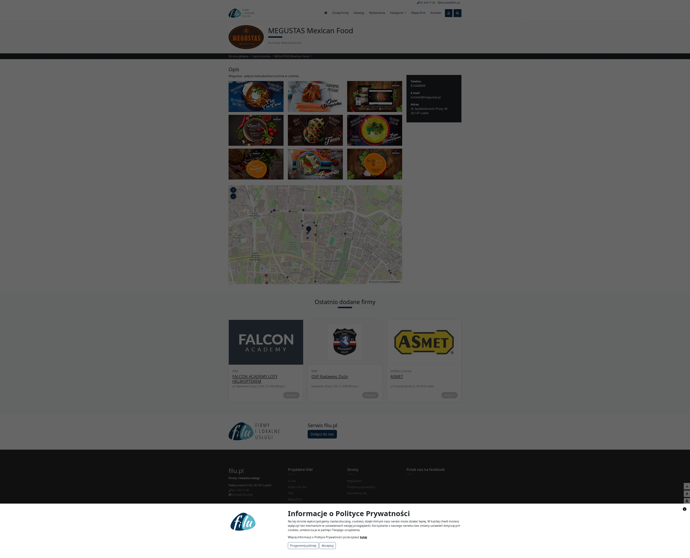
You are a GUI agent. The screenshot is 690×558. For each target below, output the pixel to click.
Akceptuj (328, 546)
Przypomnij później (303, 546)
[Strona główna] (256, 521)
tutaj (363, 537)
